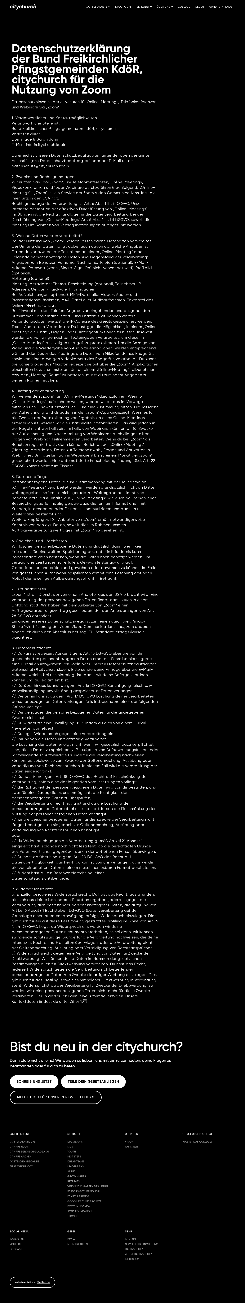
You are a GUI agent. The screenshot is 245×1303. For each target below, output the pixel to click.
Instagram (17, 1239)
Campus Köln (19, 1146)
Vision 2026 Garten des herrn (87, 1186)
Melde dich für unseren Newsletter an (55, 1097)
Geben (199, 7)
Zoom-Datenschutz (138, 1254)
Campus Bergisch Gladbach (29, 1151)
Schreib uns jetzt (34, 1081)
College (184, 7)
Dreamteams (75, 1161)
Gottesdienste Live (22, 1141)
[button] (98, 6)
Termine (72, 1216)
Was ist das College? (197, 1141)
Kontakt (130, 1239)
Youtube (15, 1244)
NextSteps (74, 1156)
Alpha (71, 1171)
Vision (129, 1141)
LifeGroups (123, 7)
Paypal (71, 1239)
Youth (71, 1151)
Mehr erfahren (77, 1244)
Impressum (132, 1259)
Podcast (16, 1249)
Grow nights (76, 1176)
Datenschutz (134, 1249)
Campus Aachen (20, 1156)
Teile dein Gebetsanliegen (93, 1081)
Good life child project (84, 1201)
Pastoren (131, 1146)
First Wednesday (21, 1166)
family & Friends (220, 7)
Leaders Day (75, 1166)
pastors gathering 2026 (83, 1191)
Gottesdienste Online (24, 1161)
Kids (70, 1146)
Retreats (73, 1181)
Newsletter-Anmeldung (141, 1244)
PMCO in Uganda (78, 1206)
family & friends (78, 1196)
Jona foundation (79, 1211)
